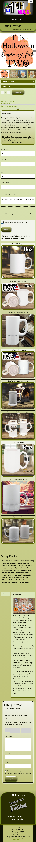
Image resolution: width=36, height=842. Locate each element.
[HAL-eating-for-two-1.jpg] (18, 51)
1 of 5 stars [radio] (7, 729)
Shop (20, 29)
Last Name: (4, 172)
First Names (5, 149)
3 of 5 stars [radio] (18, 730)
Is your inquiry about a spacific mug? (16, 222)
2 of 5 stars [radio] (12, 730)
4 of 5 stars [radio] (23, 730)
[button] (18, 81)
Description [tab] (6, 594)
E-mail (3, 160)
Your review (9, 736)
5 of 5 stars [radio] (28, 730)
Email (7, 762)
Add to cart (18, 92)
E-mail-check (5, 182)
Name (7, 754)
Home (15, 29)
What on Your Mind (7, 195)
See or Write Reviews (7, 101)
